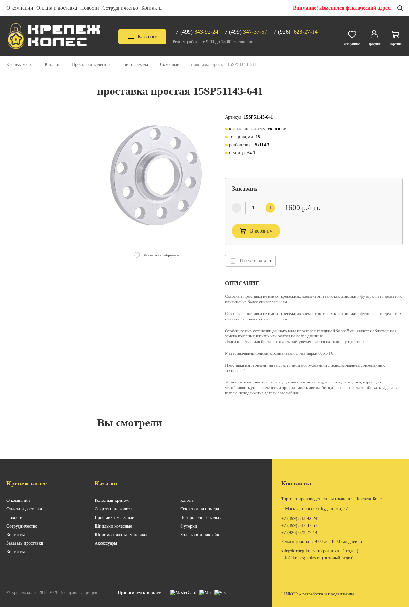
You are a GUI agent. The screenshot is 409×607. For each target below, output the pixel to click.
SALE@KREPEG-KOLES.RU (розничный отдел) (319, 550)
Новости (89, 8)
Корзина (395, 44)
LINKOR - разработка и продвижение (317, 594)
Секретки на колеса (113, 509)
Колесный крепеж (112, 500)
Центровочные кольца (201, 517)
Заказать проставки (24, 543)
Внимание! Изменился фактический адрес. (342, 8)
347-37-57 (244, 31)
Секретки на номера (199, 509)
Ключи (186, 500)
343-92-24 (195, 31)
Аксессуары (106, 543)
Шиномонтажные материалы (122, 534)
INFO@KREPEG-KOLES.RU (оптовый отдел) (317, 558)
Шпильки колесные (113, 526)
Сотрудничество (120, 8)
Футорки (188, 526)
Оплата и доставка (56, 8)
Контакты (152, 8)
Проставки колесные (114, 517)
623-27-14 (294, 31)
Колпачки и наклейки (201, 534)
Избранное (352, 44)
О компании (19, 8)
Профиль (374, 44)
